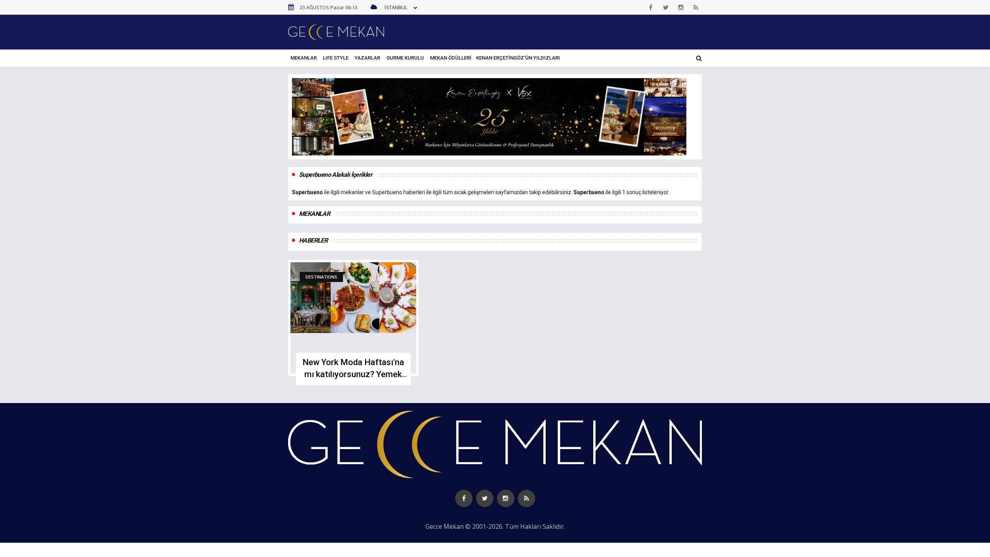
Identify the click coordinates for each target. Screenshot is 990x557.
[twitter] (666, 7)
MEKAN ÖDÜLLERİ (450, 58)
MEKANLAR (303, 58)
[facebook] (651, 7)
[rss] (696, 7)
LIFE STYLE (335, 58)
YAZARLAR (367, 58)
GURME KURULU (405, 58)
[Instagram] (681, 7)
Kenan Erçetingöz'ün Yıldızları (518, 58)
